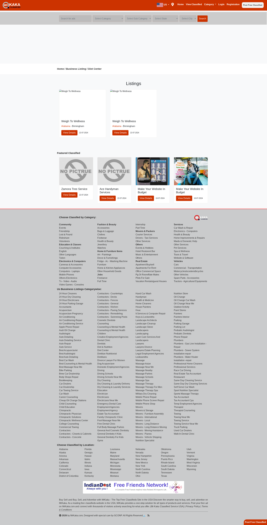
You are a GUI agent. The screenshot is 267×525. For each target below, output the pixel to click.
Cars (176, 264)
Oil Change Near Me (184, 303)
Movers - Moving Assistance (149, 430)
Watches (101, 248)
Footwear (102, 238)
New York (140, 466)
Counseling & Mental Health (111, 327)
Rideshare (64, 238)
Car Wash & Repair (183, 228)
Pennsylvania (168, 456)
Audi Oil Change (67, 330)
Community (65, 224)
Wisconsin (192, 466)
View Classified (194, 4)
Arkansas (63, 459)
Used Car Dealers (183, 430)
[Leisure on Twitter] (162, 515)
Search (202, 18)
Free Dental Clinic (106, 424)
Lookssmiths (142, 357)
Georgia (88, 452)
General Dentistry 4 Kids (109, 434)
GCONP (118, 515)
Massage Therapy (144, 384)
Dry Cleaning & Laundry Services (113, 387)
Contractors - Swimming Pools (112, 317)
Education (102, 390)
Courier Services (144, 234)
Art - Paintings (104, 254)
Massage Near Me (145, 367)
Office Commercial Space (148, 271)
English (63, 251)
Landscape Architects (146, 320)
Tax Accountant (181, 397)
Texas (164, 476)
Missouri (114, 472)
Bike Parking (65, 370)
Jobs (100, 274)
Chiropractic (65, 410)
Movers (139, 407)
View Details (69, 132)
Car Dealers (65, 384)
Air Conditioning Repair (70, 320)
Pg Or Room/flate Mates (147, 274)
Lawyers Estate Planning (148, 350)
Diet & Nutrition (104, 347)
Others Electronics (68, 278)
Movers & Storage (144, 410)
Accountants (65, 307)
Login (221, 4)
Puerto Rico (167, 459)
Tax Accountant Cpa (184, 400)
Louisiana (115, 449)
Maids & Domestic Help (185, 241)
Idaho (87, 459)
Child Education (67, 407)
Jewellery (102, 244)
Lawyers (140, 343)
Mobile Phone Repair (146, 397)
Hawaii (88, 456)
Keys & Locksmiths (145, 317)
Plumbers (178, 340)
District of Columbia (68, 476)
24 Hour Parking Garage (71, 303)
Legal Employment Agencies (150, 353)
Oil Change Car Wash (184, 300)
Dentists (101, 343)
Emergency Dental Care (109, 404)
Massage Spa (142, 380)
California (64, 462)
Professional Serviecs (184, 367)
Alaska (62, 452)
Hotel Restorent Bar (145, 251)
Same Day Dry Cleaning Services (190, 384)
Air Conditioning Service (71, 323)
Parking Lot (179, 327)
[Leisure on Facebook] (157, 515)
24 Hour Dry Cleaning (70, 297)
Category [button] (209, 4)
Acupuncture (65, 310)
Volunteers (64, 241)
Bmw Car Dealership (69, 373)
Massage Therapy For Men (149, 387)
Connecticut (65, 469)
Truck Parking (180, 427)
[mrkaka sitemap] (144, 515)
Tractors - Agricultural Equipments (190, 281)
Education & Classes (70, 244)
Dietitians (102, 357)
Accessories (103, 228)
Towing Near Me (182, 417)
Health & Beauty (105, 241)
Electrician (102, 394)
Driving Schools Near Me (109, 377)
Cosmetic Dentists (106, 320)
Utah (189, 449)
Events (62, 228)
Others (139, 244)
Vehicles (178, 261)
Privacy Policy (193, 506)
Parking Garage (181, 323)
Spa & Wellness (182, 251)
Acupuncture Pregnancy (71, 313)
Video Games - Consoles (71, 284)
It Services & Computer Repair (150, 313)
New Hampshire (144, 456)
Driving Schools (105, 373)
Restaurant (179, 377)
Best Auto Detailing (68, 357)
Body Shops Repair (68, 377)
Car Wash (64, 394)
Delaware (64, 472)
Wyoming (191, 469)
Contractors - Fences (107, 300)
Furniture (101, 264)
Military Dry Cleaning (146, 394)
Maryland (114, 456)
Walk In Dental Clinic (184, 434)
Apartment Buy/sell (145, 264)
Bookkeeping (65, 380)
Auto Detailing (66, 337)
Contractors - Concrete (70, 437)
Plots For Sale (143, 278)
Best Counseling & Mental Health (75, 363)
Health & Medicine (145, 300)
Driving (100, 370)
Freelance (102, 278)
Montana (114, 476)
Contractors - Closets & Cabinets (75, 434)
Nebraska (140, 449)
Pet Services (180, 248)
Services (178, 224)
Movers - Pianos (144, 434)
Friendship (64, 231)
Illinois (88, 462)
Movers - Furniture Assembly (150, 414)
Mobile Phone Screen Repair (150, 400)
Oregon (164, 452)
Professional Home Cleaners (188, 363)
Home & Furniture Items (109, 251)
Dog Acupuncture (105, 363)
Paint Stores (180, 310)
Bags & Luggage (105, 231)
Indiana (88, 466)
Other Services (143, 241)
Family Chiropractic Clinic (110, 417)
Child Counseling (67, 404)
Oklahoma (166, 449)
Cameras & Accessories (71, 264)
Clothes (101, 234)
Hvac (138, 310)
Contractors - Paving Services (112, 310)
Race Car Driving (182, 370)
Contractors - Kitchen (107, 307)
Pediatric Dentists (182, 333)
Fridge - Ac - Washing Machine (112, 261)
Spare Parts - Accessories (186, 278)
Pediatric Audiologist (184, 330)
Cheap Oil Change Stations (72, 400)
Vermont (191, 452)
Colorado (63, 466)
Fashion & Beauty (106, 224)
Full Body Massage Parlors (110, 427)
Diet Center (95, 68)
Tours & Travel (181, 254)
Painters (178, 313)
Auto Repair (65, 343)
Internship (140, 224)
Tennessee (166, 472)
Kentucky (89, 476)
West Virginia (193, 462)
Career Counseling (68, 397)
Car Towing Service (68, 390)
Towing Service (181, 420)
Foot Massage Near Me (108, 420)
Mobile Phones (66, 274)
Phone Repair (181, 337)
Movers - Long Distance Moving (151, 427)
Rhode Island (167, 462)
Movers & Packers (145, 231)
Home (180, 4)
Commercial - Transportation (188, 268)
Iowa (87, 469)
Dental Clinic (103, 340)
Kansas (88, 472)
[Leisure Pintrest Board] (153, 515)
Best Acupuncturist (68, 350)
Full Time (102, 281)
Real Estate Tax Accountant (187, 373)
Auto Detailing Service (70, 340)
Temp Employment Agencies (188, 404)
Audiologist (64, 333)
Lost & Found (65, 234)
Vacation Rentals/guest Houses (151, 281)
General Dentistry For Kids (110, 437)
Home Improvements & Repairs (189, 238)
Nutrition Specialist (145, 440)
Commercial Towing (69, 427)
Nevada (139, 452)
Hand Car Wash (143, 293)
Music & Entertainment (147, 254)
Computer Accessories (70, 268)
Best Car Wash (66, 360)
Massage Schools (144, 377)
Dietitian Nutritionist (107, 353)
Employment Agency (107, 410)
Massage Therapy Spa (147, 390)
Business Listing (76, 68)
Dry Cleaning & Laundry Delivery (113, 384)
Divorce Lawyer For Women (111, 360)
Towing (177, 414)
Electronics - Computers (185, 231)
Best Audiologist (67, 353)
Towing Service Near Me (186, 424)
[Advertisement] (133, 44)
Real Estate (142, 261)
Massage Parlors (144, 373)
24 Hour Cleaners (68, 293)
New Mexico (142, 462)
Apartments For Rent (146, 268)
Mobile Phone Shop (145, 404)
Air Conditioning (67, 317)
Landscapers (142, 330)
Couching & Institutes (69, 248)
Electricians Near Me (107, 400)
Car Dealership (66, 387)
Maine (113, 452)
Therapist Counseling (184, 410)
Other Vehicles (181, 274)
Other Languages (67, 254)
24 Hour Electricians (69, 300)
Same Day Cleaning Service (188, 380)
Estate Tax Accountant (108, 414)
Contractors (65, 430)
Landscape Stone (144, 327)
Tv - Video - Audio (68, 281)
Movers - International (146, 417)
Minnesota (115, 466)
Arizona (63, 456)
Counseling (103, 323)
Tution (62, 258)
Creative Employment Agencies (112, 337)
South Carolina (168, 466)
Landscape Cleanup (146, 323)
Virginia (190, 456)
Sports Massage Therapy (186, 394)
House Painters (143, 307)
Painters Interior (181, 317)
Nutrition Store (181, 293)
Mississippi (115, 469)
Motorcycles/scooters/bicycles (188, 271)
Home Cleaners (143, 303)
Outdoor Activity (181, 307)
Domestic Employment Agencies (113, 367)
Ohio (138, 476)
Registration (233, 4)
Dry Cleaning (103, 380)
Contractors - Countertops (110, 293)
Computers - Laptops (69, 271)
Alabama (65, 126)
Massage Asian (143, 363)
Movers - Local (143, 420)
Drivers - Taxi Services (147, 238)
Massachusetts (117, 459)
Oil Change (179, 297)
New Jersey (141, 459)
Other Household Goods (109, 271)
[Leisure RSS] (148, 515)
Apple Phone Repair (69, 327)
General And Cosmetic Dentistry (113, 430)
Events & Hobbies (144, 248)
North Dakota (142, 472)
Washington (192, 459)
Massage (140, 360)
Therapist (178, 407)
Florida (88, 449)
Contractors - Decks (107, 297)
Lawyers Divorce (144, 347)
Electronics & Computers (72, 261)
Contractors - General (107, 303)
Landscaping (142, 333)
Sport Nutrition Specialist (186, 390)
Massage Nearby (144, 370)
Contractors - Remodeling (110, 313)
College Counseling (69, 424)
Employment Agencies (108, 407)
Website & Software (183, 258)
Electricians (103, 397)
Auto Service (65, 347)
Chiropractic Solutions (70, 417)
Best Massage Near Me (70, 367)
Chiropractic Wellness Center (73, 420)
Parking (177, 320)
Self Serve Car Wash (184, 387)
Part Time (140, 228)
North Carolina (143, 469)
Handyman (141, 297)
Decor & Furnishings (107, 258)
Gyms (100, 440)
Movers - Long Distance (147, 424)
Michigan (114, 462)
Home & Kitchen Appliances (111, 268)
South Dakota (168, 469)
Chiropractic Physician (70, 414)
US (165, 4)
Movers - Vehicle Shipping (148, 437)
